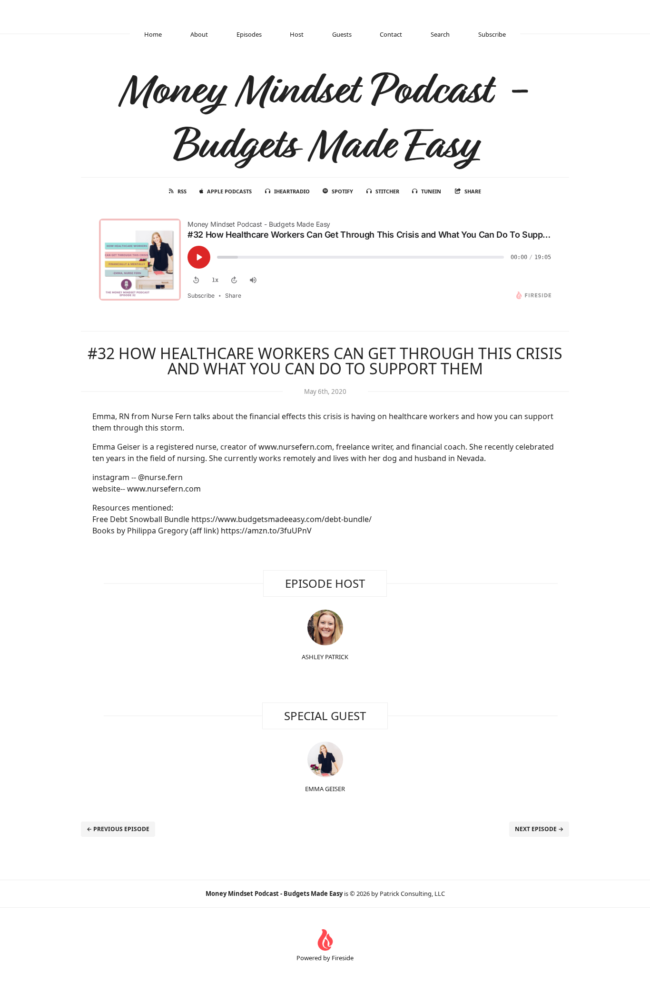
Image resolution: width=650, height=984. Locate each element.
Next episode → (539, 829)
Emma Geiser (325, 788)
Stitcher (387, 191)
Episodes (249, 34)
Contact (391, 34)
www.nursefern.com (295, 447)
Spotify (342, 191)
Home (153, 34)
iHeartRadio (292, 191)
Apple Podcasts (229, 191)
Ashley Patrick (325, 657)
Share (472, 191)
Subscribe (492, 34)
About (199, 34)
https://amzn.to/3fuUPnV (266, 530)
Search (440, 34)
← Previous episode (118, 829)
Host (297, 34)
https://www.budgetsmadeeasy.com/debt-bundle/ (281, 519)
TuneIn (431, 191)
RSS (182, 191)
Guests (342, 34)
